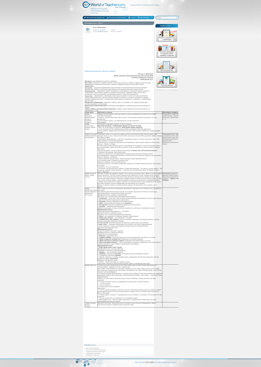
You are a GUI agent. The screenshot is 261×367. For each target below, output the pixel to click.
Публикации (147, 5)
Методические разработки (95, 17)
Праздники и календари (92, 355)
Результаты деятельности (117, 17)
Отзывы (156, 5)
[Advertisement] (119, 53)
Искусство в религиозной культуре (96, 350)
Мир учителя (139, 362)
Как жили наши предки (92, 348)
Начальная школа (91, 23)
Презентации (144, 17)
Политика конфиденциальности (165, 362)
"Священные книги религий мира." (96, 351)
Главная (133, 5)
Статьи (133, 17)
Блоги (139, 5)
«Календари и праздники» (93, 353)
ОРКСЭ (100, 23)
